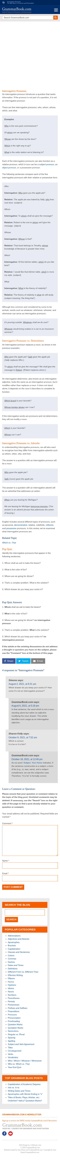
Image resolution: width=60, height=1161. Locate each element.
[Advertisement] (30, 53)
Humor (11, 982)
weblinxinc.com (35, 1145)
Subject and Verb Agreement (21, 1044)
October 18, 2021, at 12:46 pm (27, 759)
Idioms (11, 988)
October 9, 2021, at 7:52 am (23, 737)
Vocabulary (13, 1057)
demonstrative (20, 525)
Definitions (12, 968)
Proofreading (14, 1021)
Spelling (11, 1041)
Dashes (11, 962)
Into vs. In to (13, 1087)
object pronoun (9, 167)
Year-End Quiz (14, 1067)
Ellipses (11, 978)
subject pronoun (46, 164)
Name (5, 860)
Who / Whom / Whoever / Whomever (25, 1061)
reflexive (49, 525)
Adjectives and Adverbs (18, 939)
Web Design (23, 1145)
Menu (56, 10)
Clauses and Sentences (19, 952)
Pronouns (12, 1014)
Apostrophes (14, 942)
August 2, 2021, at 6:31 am (22, 684)
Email (5, 873)
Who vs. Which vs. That (19, 1064)
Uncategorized (14, 1051)
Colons (11, 955)
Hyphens (12, 985)
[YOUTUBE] (10, 1133)
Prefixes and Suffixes (17, 1008)
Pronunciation (14, 1018)
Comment (7, 823)
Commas (12, 958)
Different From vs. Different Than (23, 972)
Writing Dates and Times (19, 1091)
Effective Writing (15, 975)
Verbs (10, 1054)
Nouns (11, 991)
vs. (9, 542)
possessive (11, 528)
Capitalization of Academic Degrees (24, 1084)
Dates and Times (15, 965)
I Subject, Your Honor (32, 763)
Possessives (13, 1005)
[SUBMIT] (55, 17)
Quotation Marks (15, 1028)
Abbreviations (14, 936)
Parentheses (14, 998)
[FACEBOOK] (4, 1133)
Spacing (11, 1037)
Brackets (12, 945)
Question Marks (15, 1024)
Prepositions (13, 1011)
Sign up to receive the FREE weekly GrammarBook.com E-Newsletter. (29, 1120)
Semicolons (13, 1031)
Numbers (12, 995)
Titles (10, 1047)
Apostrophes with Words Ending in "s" (25, 1094)
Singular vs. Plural (16, 1034)
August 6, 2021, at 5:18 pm (25, 705)
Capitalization (14, 949)
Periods (11, 1001)
